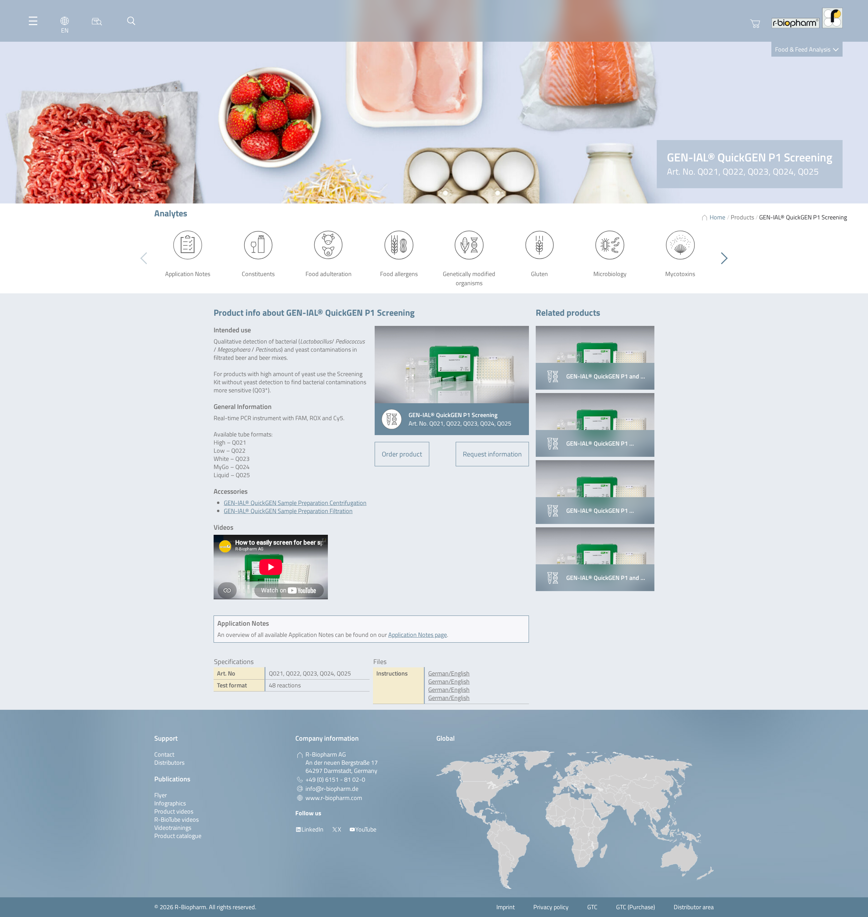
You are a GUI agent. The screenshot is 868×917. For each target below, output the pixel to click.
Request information (492, 454)
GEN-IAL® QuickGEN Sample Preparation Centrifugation (295, 502)
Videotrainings (172, 827)
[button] (721, 258)
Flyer (160, 795)
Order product (402, 454)
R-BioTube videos (176, 819)
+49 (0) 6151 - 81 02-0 (335, 779)
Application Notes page (417, 634)
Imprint (505, 907)
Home (717, 217)
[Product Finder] (96, 20)
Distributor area (694, 907)
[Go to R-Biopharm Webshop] (755, 24)
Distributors (169, 762)
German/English (449, 673)
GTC (592, 907)
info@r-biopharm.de (331, 788)
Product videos (173, 811)
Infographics (170, 803)
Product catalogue (177, 835)
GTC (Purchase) (635, 907)
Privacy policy (551, 907)
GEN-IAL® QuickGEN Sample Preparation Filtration (288, 510)
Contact (164, 754)
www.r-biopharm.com (333, 797)
